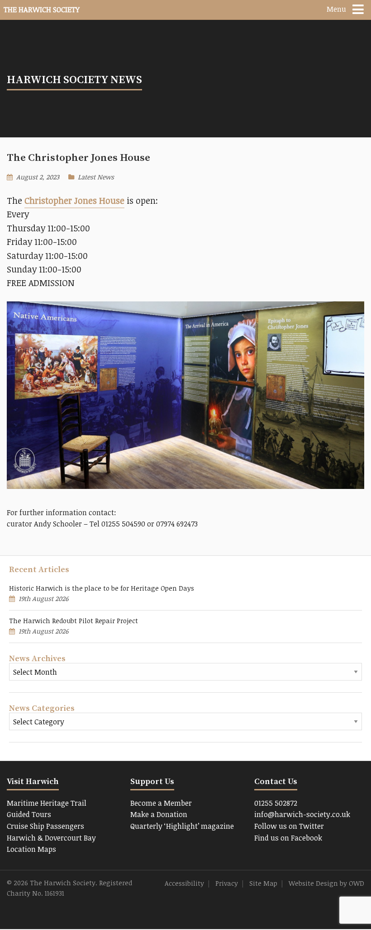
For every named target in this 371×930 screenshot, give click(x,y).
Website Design (313, 883)
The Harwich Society (42, 9)
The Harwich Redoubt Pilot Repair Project (73, 620)
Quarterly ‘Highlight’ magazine (182, 826)
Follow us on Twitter (289, 826)
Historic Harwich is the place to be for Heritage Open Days (101, 588)
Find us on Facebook (288, 838)
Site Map (263, 883)
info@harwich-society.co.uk (302, 814)
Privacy (226, 883)
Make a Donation (158, 814)
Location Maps (31, 849)
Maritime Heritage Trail (46, 803)
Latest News (96, 177)
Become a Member (161, 803)
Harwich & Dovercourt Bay (51, 838)
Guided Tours (29, 814)
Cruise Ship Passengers (45, 826)
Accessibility (184, 883)
